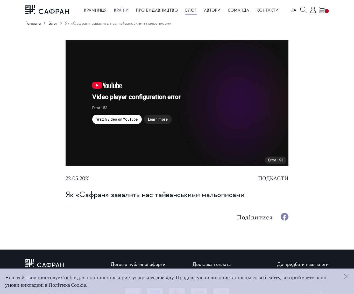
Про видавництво (157, 10)
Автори (212, 10)
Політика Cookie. (67, 284)
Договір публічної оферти (138, 264)
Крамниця (95, 10)
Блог (191, 10)
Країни (121, 10)
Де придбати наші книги (303, 264)
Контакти (268, 10)
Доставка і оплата (212, 264)
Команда (238, 10)
